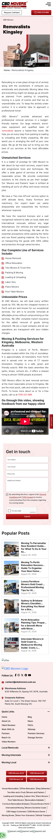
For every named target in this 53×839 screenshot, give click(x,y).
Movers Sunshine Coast (35, 808)
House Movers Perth (40, 804)
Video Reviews (9, 741)
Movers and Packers (35, 792)
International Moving (15, 808)
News (30, 721)
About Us (6, 721)
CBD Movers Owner (36, 811)
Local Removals (10, 747)
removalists (7, 130)
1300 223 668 (43, 12)
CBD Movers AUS (16, 773)
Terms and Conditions (26, 828)
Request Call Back (12, 12)
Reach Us (6, 737)
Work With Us (8, 729)
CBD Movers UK (16, 779)
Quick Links (8, 711)
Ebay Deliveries (43, 788)
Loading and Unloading (13, 796)
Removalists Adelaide (34, 800)
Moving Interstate (11, 755)
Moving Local (9, 762)
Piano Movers (42, 796)
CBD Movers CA (37, 779)
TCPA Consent (27, 497)
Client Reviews (8, 725)
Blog (30, 717)
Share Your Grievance (25, 815)
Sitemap (31, 729)
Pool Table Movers (16, 800)
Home (4, 717)
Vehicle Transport (43, 815)
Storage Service (35, 737)
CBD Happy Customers (16, 811)
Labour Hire (30, 796)
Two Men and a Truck (16, 792)
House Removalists (10, 788)
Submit (27, 516)
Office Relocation (27, 788)
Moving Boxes (8, 815)
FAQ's (30, 725)
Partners (6, 733)
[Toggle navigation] (48, 4)
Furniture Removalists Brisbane (16, 804)
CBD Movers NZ (37, 773)
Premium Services (36, 733)
